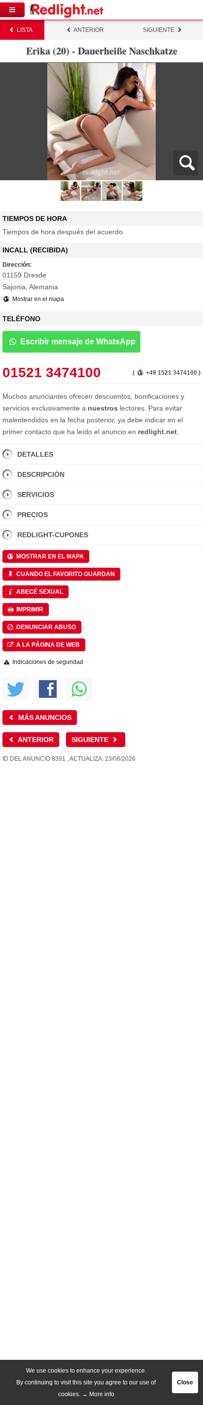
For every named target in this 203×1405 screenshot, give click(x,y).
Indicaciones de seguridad (47, 662)
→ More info (98, 1394)
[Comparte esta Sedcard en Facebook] (47, 689)
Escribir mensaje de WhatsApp (76, 341)
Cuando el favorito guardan (65, 574)
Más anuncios (43, 717)
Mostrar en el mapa (37, 299)
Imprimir (29, 609)
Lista (24, 30)
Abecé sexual (39, 591)
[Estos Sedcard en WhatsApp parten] (79, 689)
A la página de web (47, 644)
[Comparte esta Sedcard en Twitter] (15, 689)
